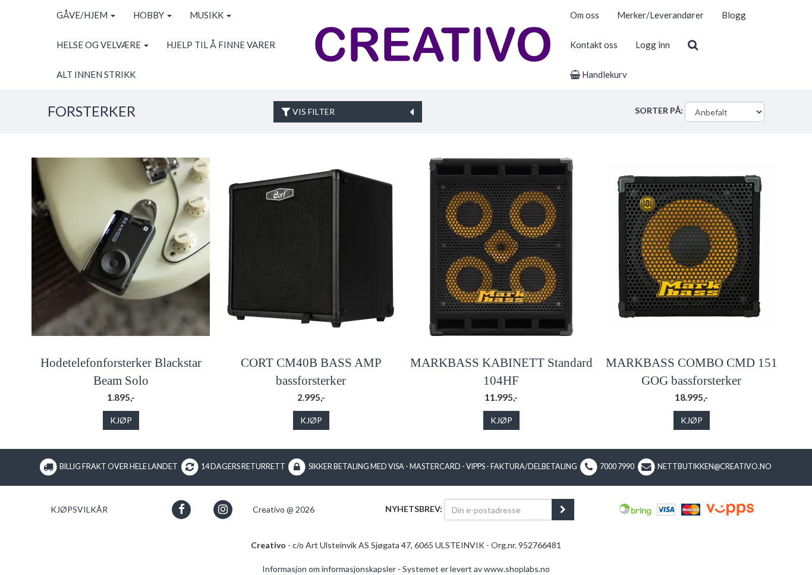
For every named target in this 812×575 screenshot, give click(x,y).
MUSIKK (207, 15)
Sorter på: (659, 110)
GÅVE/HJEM (82, 15)
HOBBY (149, 15)
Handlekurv (603, 74)
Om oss (584, 15)
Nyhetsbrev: (413, 509)
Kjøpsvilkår (79, 509)
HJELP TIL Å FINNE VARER (220, 44)
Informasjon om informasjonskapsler (329, 569)
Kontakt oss (594, 44)
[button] (182, 509)
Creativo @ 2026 (283, 509)
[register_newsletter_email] (563, 509)
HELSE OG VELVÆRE (99, 44)
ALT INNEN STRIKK (96, 74)
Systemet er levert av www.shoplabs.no (476, 569)
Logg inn (652, 44)
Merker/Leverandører (660, 15)
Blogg (734, 15)
